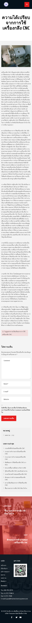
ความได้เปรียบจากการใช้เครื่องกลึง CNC (16, 484)
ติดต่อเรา (3, 581)
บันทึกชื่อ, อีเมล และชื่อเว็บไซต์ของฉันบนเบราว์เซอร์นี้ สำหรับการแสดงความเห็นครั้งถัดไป (15, 410)
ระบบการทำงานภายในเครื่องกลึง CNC (15, 453)
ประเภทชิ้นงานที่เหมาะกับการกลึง (15, 468)
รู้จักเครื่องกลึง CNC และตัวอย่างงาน (16, 471)
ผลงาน (3, 575)
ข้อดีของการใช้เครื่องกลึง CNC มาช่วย (15, 463)
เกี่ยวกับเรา (4, 568)
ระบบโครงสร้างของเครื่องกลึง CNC (16, 474)
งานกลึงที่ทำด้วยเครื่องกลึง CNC (15, 448)
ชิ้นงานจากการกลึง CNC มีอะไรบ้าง (16, 488)
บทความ (7, 435)
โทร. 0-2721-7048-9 (7, 593)
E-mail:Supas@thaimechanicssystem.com (14, 599)
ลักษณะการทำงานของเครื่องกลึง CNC (15, 478)
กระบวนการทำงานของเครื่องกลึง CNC (15, 458)
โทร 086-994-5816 (7, 590)
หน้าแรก (3, 565)
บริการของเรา (5, 572)
